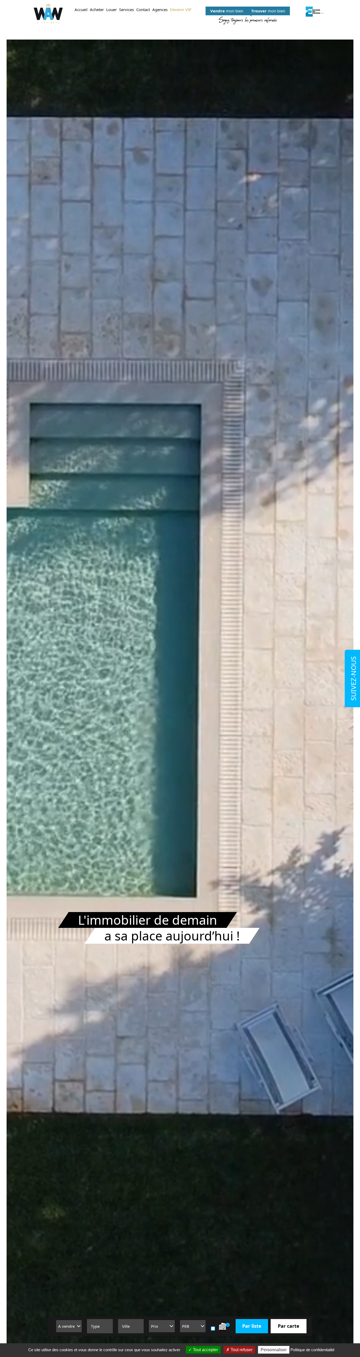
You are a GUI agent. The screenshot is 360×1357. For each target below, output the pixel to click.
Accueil (81, 9)
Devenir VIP (180, 9)
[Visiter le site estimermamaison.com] (315, 12)
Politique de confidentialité (312, 1350)
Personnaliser (274, 1350)
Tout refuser (241, 1350)
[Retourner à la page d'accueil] (48, 13)
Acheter (97, 9)
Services (126, 9)
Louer (111, 9)
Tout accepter (205, 1350)
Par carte (288, 1326)
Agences (160, 9)
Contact (143, 9)
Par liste (251, 1326)
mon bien (226, 10)
